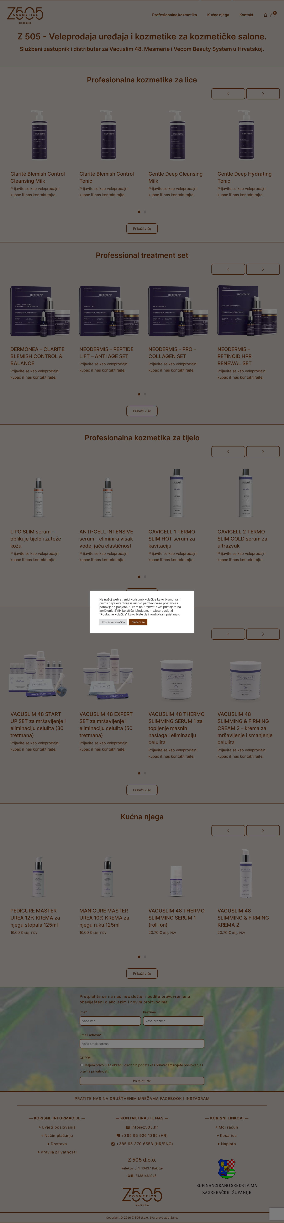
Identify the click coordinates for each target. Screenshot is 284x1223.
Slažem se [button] (138, 622)
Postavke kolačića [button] (113, 622)
